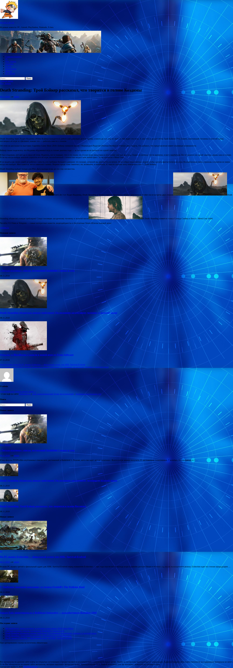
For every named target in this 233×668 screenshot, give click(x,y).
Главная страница (13, 57)
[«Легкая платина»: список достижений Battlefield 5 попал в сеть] (23, 265)
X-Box (8, 66)
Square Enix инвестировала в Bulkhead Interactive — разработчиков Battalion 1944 (48, 612)
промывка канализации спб (88, 394)
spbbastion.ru (24, 394)
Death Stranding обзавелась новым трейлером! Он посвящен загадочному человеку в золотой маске (58, 312)
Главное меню (6, 81)
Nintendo (9, 64)
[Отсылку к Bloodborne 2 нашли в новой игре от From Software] (23, 349)
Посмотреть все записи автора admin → (18, 391)
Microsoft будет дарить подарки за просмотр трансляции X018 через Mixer (39, 628)
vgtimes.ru (4, 228)
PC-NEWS (10, 74)
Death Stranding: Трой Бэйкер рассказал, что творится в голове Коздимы (43, 506)
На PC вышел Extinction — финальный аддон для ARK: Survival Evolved (43, 556)
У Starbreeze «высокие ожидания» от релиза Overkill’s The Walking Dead (42, 587)
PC (6, 59)
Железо (8, 71)
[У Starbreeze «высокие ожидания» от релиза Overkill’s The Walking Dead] (9, 582)
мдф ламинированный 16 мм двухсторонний (53, 394)
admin (16, 97)
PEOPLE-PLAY (7, 23)
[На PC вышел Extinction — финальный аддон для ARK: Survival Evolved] (23, 549)
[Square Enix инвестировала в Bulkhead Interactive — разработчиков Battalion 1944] (9, 607)
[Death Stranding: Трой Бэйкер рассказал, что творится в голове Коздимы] (9, 501)
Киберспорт (10, 69)
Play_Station (10, 61)
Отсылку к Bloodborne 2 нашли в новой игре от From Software (36, 354)
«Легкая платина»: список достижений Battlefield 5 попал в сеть (37, 270)
